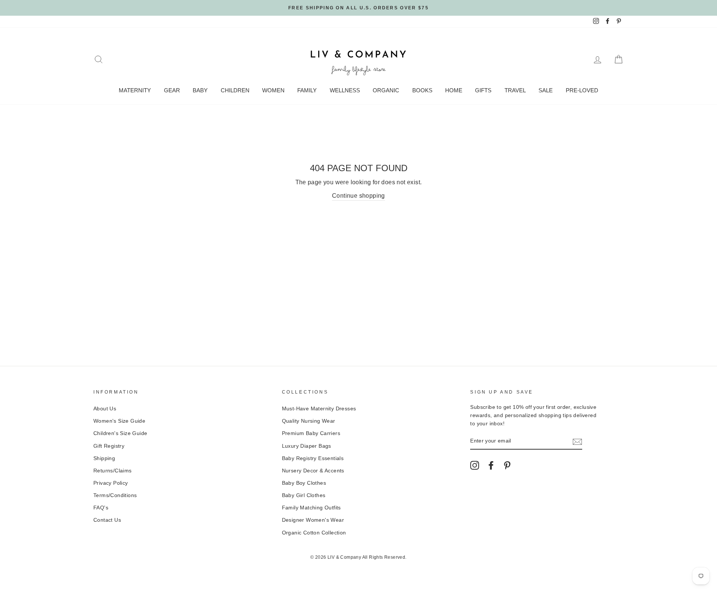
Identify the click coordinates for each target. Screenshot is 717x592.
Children (235, 90)
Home (453, 90)
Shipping (104, 458)
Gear (172, 90)
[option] (358, 8)
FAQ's (100, 508)
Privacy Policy (110, 483)
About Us (104, 408)
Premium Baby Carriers (311, 433)
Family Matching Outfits (311, 508)
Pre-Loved (582, 90)
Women (273, 90)
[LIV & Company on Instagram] (474, 465)
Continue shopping (358, 195)
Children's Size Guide (120, 433)
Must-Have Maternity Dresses (319, 408)
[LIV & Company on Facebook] (491, 465)
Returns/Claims (112, 471)
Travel (515, 90)
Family (307, 90)
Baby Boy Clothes (304, 483)
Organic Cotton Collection (314, 533)
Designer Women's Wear (313, 520)
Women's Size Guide (119, 421)
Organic (386, 90)
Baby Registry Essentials (313, 458)
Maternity (135, 90)
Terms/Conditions (115, 495)
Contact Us (107, 520)
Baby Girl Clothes (304, 495)
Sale (545, 90)
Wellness (345, 90)
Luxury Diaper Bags (306, 446)
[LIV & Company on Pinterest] (507, 465)
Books (422, 90)
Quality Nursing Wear (308, 421)
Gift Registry (108, 446)
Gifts (483, 90)
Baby (200, 90)
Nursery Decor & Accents (313, 471)
